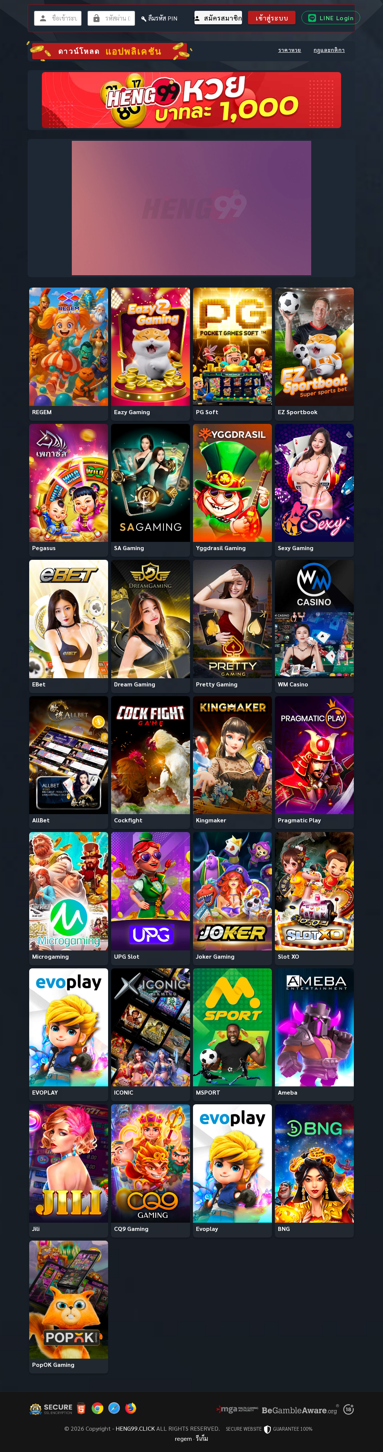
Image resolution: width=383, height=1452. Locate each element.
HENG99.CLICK (135, 1428)
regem (183, 1438)
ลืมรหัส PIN (162, 18)
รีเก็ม (202, 1438)
